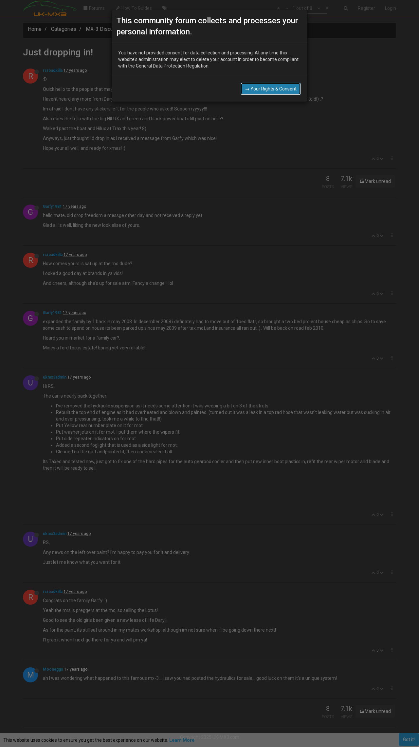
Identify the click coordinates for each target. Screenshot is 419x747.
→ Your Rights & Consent (271, 88)
